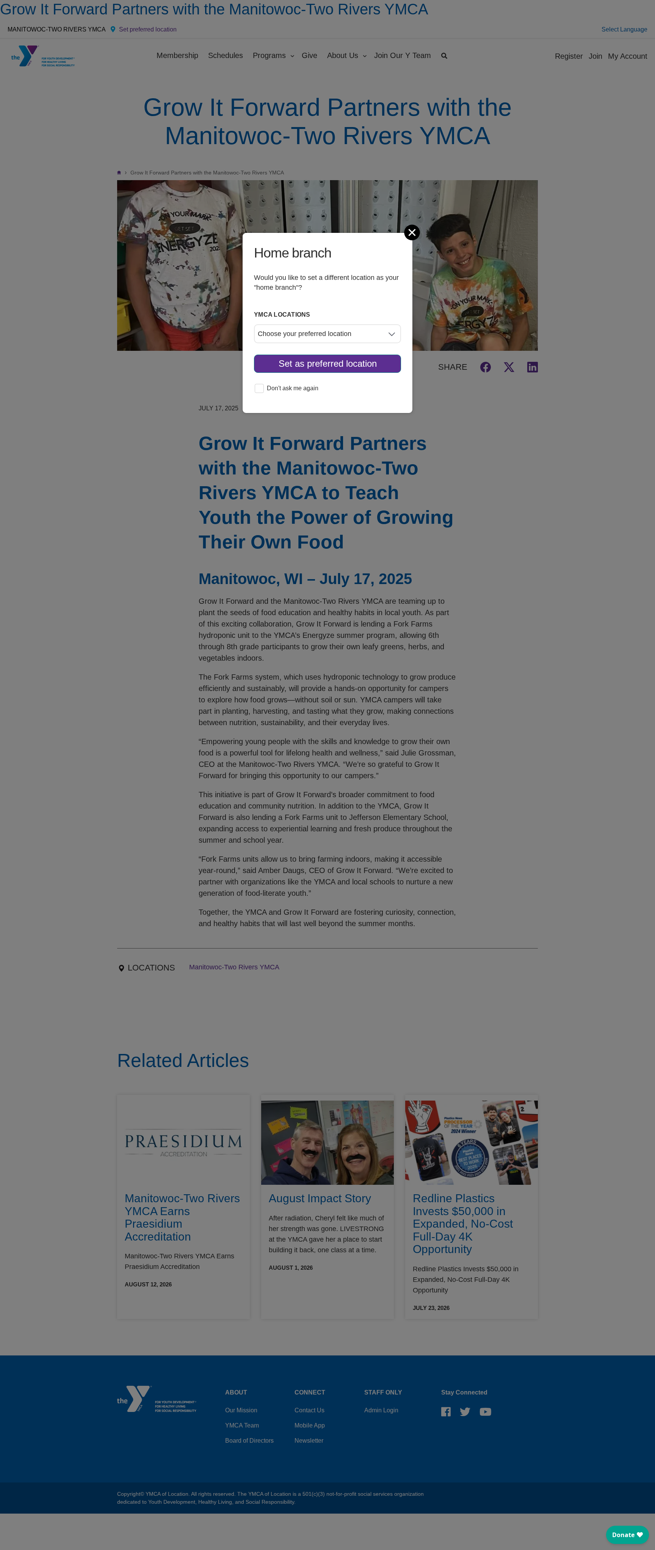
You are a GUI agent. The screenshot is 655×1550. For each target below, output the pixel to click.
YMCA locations (282, 314)
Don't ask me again (292, 388)
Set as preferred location (328, 363)
